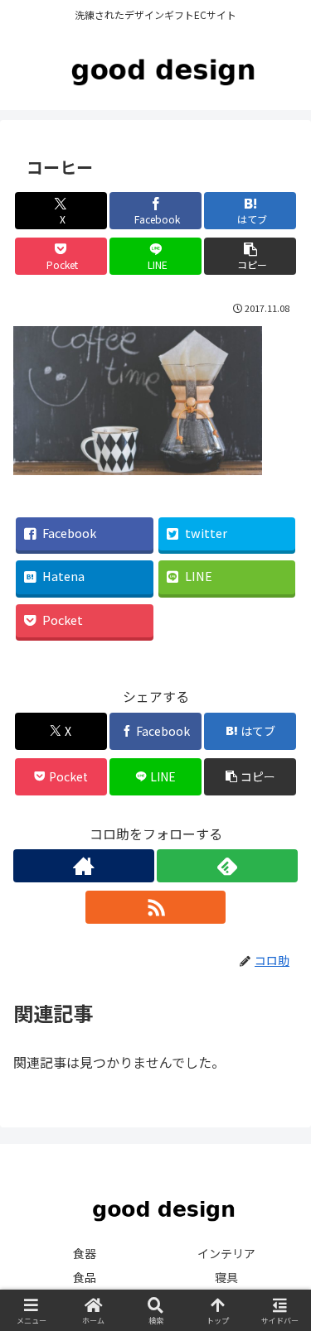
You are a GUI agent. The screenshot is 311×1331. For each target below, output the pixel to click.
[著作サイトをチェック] (83, 865)
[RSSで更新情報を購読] (155, 907)
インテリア (226, 1253)
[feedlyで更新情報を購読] (227, 865)
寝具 (226, 1277)
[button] (250, 256)
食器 (84, 1253)
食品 (84, 1277)
